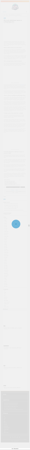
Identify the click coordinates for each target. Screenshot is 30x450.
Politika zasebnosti (16, 448)
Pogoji (12, 448)
